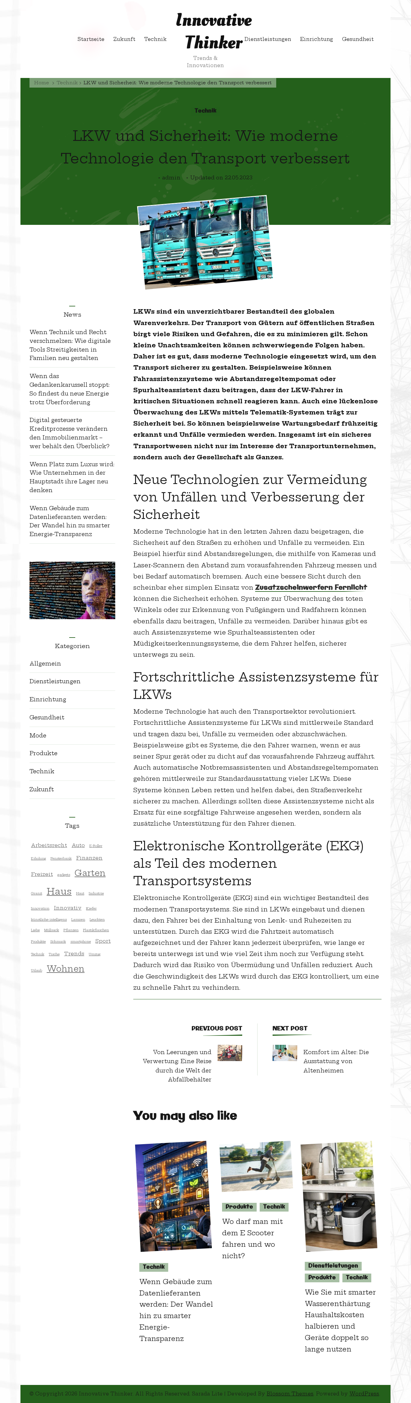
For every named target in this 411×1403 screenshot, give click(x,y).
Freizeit (42, 874)
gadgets (63, 875)
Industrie (96, 893)
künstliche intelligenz (49, 919)
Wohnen (66, 969)
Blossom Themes (290, 1394)
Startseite (91, 39)
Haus (59, 891)
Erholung (38, 858)
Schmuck (58, 941)
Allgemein (45, 663)
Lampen (78, 919)
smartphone (80, 941)
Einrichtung (316, 39)
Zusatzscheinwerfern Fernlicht (311, 588)
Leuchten (97, 919)
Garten (90, 873)
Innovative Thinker (213, 31)
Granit (36, 893)
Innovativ (68, 908)
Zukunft (124, 39)
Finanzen (89, 858)
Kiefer (91, 908)
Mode (37, 735)
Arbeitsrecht (49, 845)
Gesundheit (358, 39)
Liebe (35, 930)
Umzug (94, 954)
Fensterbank (61, 858)
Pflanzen (71, 930)
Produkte (239, 1207)
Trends (74, 953)
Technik (155, 39)
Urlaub (36, 970)
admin (171, 177)
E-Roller (95, 846)
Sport (103, 941)
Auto (78, 845)
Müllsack (51, 930)
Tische (54, 954)
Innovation (40, 908)
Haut (80, 893)
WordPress (364, 1394)
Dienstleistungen (267, 39)
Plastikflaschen (96, 930)
